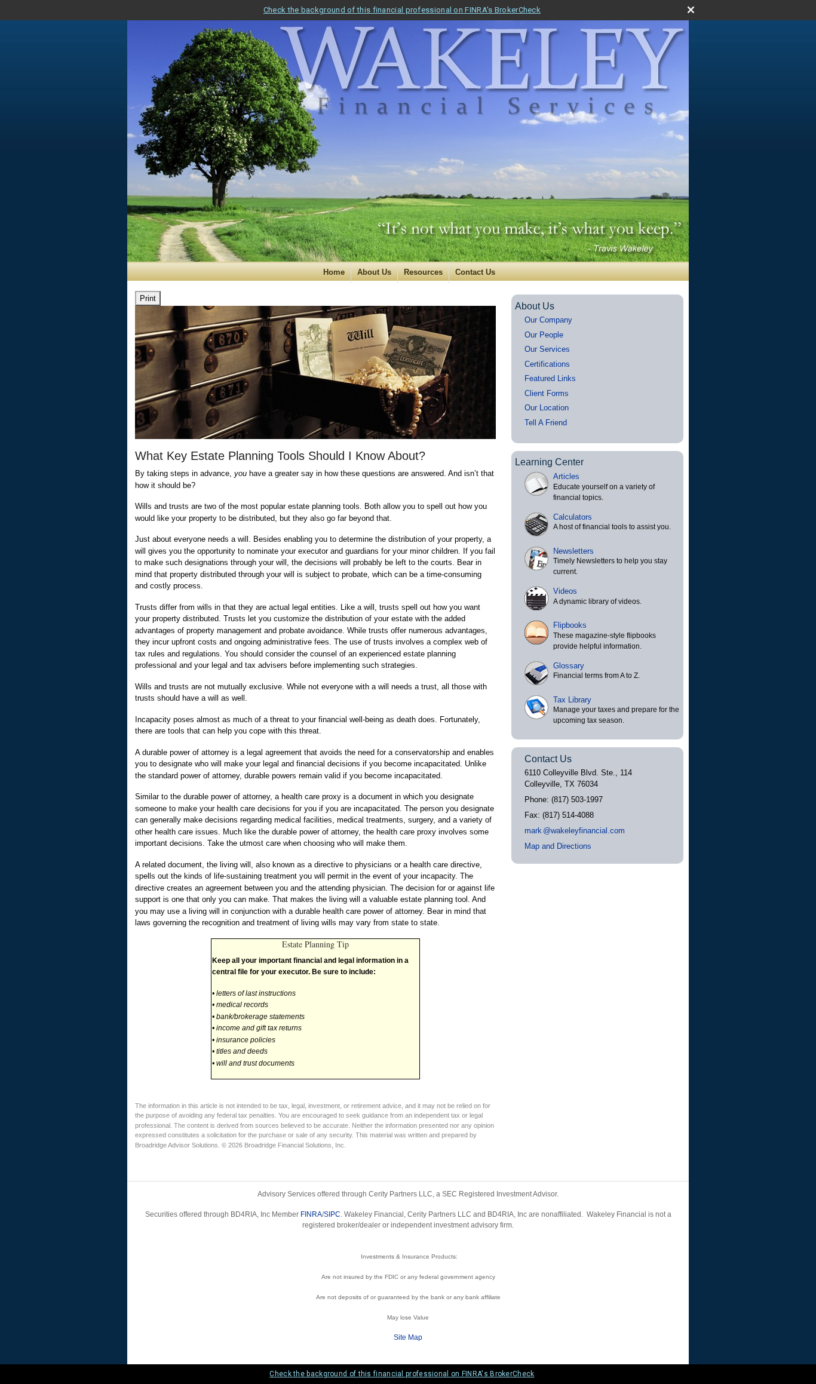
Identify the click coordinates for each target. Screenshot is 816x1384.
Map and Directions (557, 846)
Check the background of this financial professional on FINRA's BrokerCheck (402, 9)
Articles (566, 476)
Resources (423, 272)
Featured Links (550, 378)
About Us (374, 272)
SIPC (332, 1214)
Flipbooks (570, 625)
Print (148, 298)
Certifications (547, 364)
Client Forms (546, 393)
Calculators (572, 517)
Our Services (547, 349)
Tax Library (572, 699)
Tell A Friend (545, 422)
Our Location (546, 407)
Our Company (548, 319)
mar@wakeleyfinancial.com (574, 830)
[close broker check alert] (691, 10)
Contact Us (475, 272)
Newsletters (573, 551)
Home (334, 272)
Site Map (408, 1337)
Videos (565, 591)
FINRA (311, 1214)
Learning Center (549, 462)
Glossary (568, 665)
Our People (543, 334)
